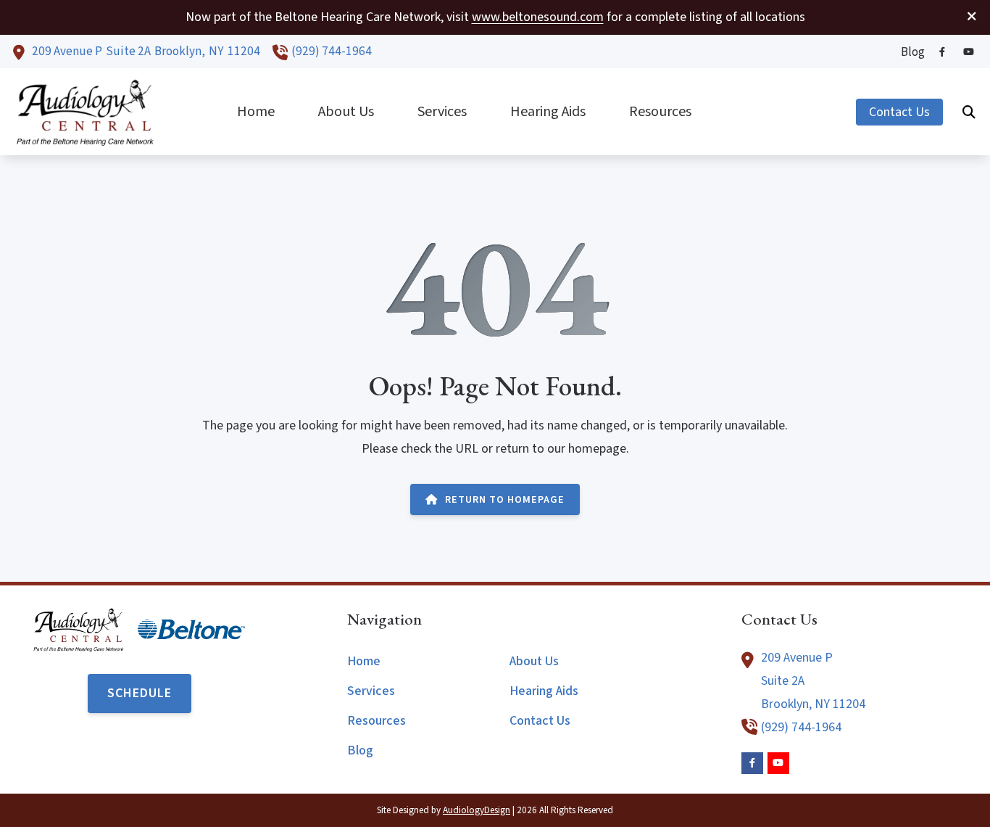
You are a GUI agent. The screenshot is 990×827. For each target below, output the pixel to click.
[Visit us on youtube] (968, 52)
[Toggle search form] (969, 111)
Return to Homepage (505, 499)
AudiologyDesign (476, 810)
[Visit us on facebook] (942, 52)
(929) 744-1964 (331, 51)
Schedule (139, 693)
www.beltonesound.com (538, 17)
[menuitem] (909, 52)
